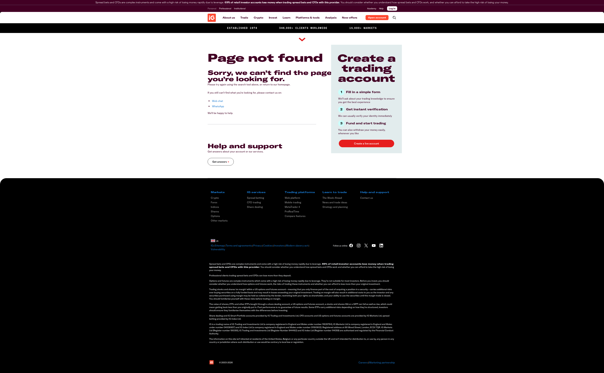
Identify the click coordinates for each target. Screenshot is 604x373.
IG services (256, 192)
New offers (349, 17)
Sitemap (219, 245)
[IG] (212, 18)
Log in (392, 8)
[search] (394, 17)
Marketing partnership (382, 362)
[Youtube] (374, 245)
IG (212, 245)
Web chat (217, 101)
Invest (273, 17)
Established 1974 (242, 28)
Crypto (258, 17)
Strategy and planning (335, 206)
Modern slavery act (297, 245)
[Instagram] (359, 245)
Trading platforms (300, 192)
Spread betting (255, 197)
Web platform (292, 197)
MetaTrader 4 (292, 206)
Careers (363, 362)
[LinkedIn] (381, 245)
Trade (244, 17)
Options (215, 216)
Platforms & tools (308, 17)
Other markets (219, 220)
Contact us (366, 197)
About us (229, 17)
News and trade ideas (334, 202)
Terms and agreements (239, 245)
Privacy (257, 245)
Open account (377, 17)
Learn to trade (334, 192)
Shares (215, 211)
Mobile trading (293, 202)
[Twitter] (366, 245)
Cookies (268, 245)
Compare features (295, 216)
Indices (215, 206)
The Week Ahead (332, 197)
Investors (279, 245)
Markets (218, 192)
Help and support (374, 192)
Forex (214, 202)
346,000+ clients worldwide (303, 28)
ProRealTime (292, 211)
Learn (286, 17)
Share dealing (255, 206)
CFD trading (254, 202)
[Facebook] (351, 245)
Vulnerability (218, 249)
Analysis (330, 17)
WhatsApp (218, 106)
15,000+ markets (363, 28)
